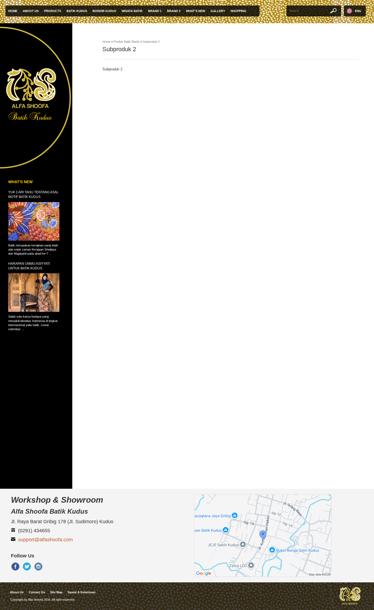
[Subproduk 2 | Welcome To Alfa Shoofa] (37, 97)
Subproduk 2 (151, 41)
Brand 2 (173, 11)
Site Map (56, 592)
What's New (195, 11)
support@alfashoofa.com (45, 539)
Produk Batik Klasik (126, 41)
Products (52, 11)
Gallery (218, 11)
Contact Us (37, 592)
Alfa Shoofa (35, 599)
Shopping (238, 11)
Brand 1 (155, 11)
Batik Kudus (77, 11)
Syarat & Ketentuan (82, 592)
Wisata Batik (132, 11)
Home (12, 11)
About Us (31, 11)
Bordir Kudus (104, 11)
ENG (358, 11)
